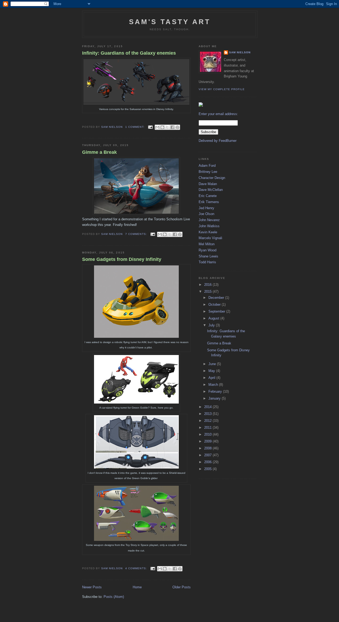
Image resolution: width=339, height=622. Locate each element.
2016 (208, 285)
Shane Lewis (208, 256)
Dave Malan (208, 184)
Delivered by (209, 141)
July (212, 325)
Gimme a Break (99, 152)
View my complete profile (222, 89)
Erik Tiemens (209, 202)
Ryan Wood (207, 250)
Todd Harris (207, 262)
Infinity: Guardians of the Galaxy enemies (129, 53)
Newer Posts (92, 587)
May (212, 371)
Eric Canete (208, 196)
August (214, 318)
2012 (208, 421)
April (212, 378)
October (215, 304)
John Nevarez (209, 220)
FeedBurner (228, 141)
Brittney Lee (208, 172)
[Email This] (157, 127)
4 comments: (136, 568)
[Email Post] (150, 126)
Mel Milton (207, 244)
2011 (208, 428)
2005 (208, 469)
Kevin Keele (208, 232)
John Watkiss (209, 226)
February (215, 391)
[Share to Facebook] (172, 127)
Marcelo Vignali (210, 238)
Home (137, 587)
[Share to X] (167, 127)
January (215, 398)
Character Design (212, 178)
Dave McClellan (211, 190)
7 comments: (136, 234)
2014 (208, 407)
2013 (208, 414)
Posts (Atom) (114, 597)
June (212, 364)
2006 (208, 462)
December (216, 298)
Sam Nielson (240, 52)
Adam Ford (207, 166)
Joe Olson (206, 214)
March (213, 385)
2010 (208, 434)
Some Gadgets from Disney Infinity (121, 259)
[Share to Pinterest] (177, 127)
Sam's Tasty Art (170, 22)
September (217, 311)
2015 (208, 292)
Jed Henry (206, 208)
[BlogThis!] (162, 127)
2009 (208, 441)
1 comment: (135, 126)
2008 (208, 448)
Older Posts (181, 587)
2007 (208, 455)
